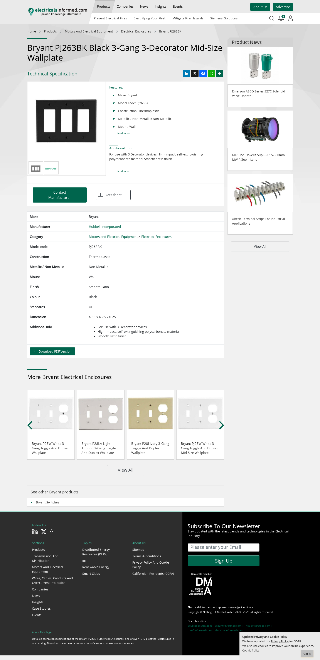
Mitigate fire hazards (187, 18)
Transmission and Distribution (45, 558)
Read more (123, 133)
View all (125, 470)
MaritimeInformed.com (228, 630)
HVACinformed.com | (201, 630)
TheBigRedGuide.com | (258, 626)
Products (38, 549)
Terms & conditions (146, 556)
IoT (84, 561)
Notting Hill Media (214, 612)
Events (37, 615)
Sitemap (138, 549)
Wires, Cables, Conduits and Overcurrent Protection (52, 580)
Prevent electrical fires (110, 18)
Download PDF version (55, 351)
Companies (40, 589)
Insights (38, 602)
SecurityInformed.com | (229, 626)
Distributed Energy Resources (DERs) (96, 551)
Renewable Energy (95, 567)
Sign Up (223, 560)
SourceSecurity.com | (201, 626)
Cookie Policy (250, 650)
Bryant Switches (47, 502)
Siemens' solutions (224, 18)
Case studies (41, 608)
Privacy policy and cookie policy (150, 564)
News (36, 595)
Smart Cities (91, 573)
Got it (307, 654)
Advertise (283, 7)
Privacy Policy (280, 641)
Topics (87, 543)
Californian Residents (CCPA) (153, 573)
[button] (103, 6)
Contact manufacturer (59, 195)
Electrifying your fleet (149, 18)
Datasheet (113, 195)
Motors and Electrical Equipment (47, 569)
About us (260, 7)
